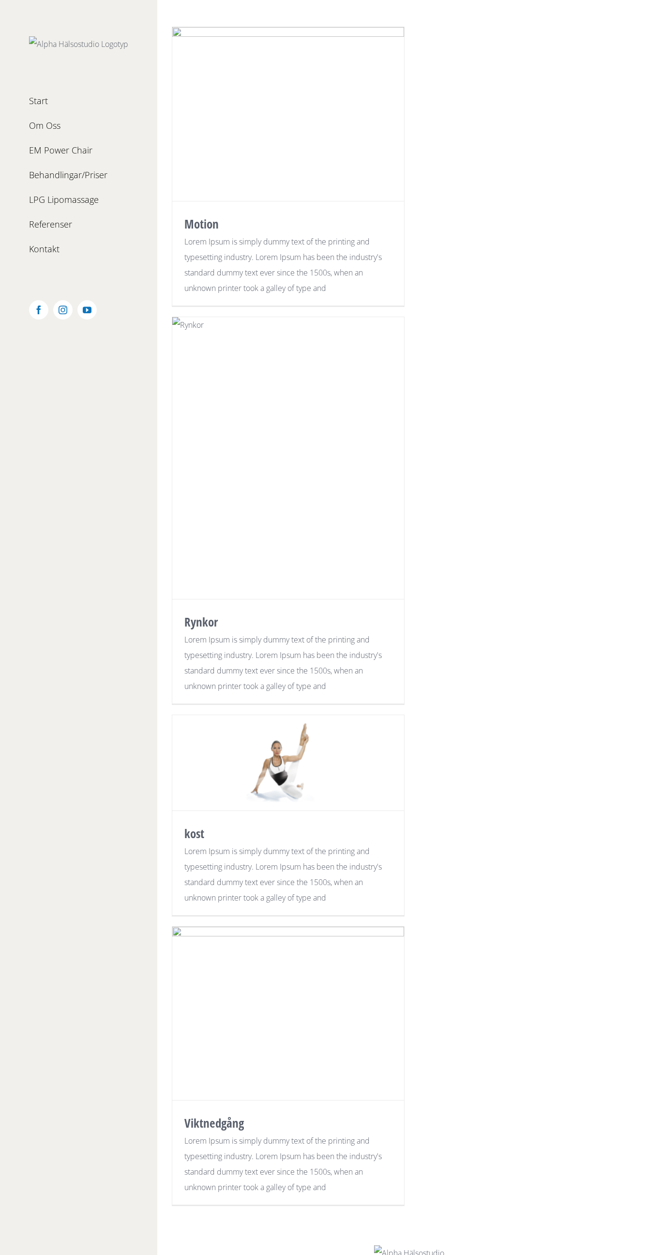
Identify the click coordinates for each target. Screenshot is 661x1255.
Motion (201, 223)
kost (194, 833)
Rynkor (201, 621)
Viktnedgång (214, 1123)
